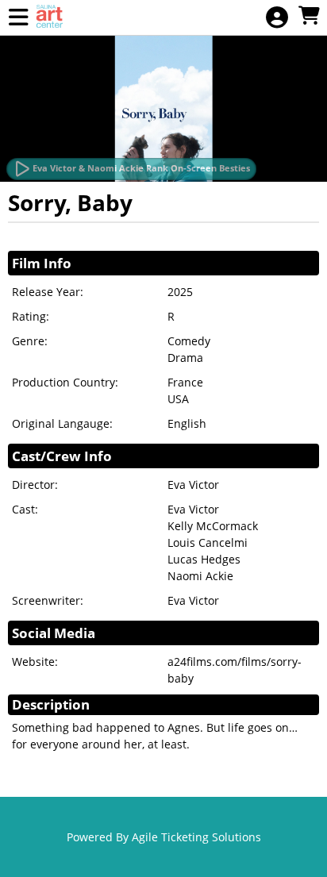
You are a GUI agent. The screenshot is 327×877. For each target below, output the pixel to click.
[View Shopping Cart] (308, 16)
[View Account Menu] (277, 18)
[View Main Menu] (18, 18)
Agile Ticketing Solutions (196, 836)
